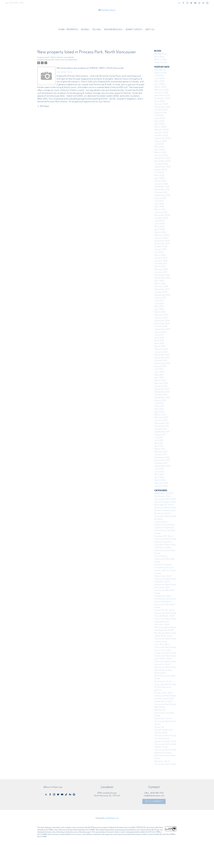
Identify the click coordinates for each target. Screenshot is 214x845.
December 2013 (161, 355)
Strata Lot (159, 727)
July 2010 (159, 469)
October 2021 (160, 193)
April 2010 (159, 477)
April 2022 (159, 178)
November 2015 (162, 289)
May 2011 (158, 443)
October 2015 (160, 292)
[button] (15, 3)
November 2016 (162, 275)
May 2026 (159, 81)
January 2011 (160, 455)
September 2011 (162, 432)
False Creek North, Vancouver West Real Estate (164, 604)
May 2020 (159, 227)
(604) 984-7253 (16, 3)
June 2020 (159, 224)
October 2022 (161, 164)
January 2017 (160, 272)
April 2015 (159, 309)
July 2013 (158, 369)
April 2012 (159, 412)
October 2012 (160, 395)
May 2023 (159, 147)
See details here (64, 72)
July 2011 (158, 438)
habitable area (161, 622)
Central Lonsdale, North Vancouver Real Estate (164, 550)
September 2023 (162, 138)
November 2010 (162, 460)
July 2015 (158, 301)
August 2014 (160, 332)
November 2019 (162, 244)
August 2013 (160, 366)
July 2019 (158, 252)
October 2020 (161, 218)
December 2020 (162, 215)
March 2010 (160, 480)
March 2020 (160, 232)
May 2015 (159, 306)
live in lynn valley (162, 650)
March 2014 (160, 346)
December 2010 (162, 458)
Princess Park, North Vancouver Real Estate (61, 60)
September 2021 (162, 195)
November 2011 (161, 426)
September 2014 (162, 329)
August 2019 (160, 249)
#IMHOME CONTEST (164, 493)
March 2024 (160, 127)
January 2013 (160, 386)
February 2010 (161, 483)
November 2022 (162, 161)
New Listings (160, 60)
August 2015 (160, 298)
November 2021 (162, 190)
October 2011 (160, 429)
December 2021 (161, 187)
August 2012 (160, 401)
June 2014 (159, 338)
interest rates (160, 642)
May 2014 (159, 341)
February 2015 (161, 315)
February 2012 (161, 418)
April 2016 (159, 281)
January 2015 (161, 318)
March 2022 (160, 181)
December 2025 (162, 96)
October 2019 (160, 247)
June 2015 (159, 304)
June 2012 (159, 406)
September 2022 (162, 167)
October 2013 (160, 361)
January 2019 (160, 258)
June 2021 (159, 204)
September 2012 (162, 398)
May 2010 (159, 475)
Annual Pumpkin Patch (165, 502)
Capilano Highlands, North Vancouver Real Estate (164, 530)
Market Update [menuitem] (134, 30)
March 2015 (160, 312)
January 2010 (161, 486)
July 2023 (159, 144)
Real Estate (159, 707)
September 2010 (162, 466)
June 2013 (159, 372)
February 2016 (161, 286)
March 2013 (160, 381)
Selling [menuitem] (96, 30)
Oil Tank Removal (162, 687)
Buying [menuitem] (85, 30)
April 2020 (159, 229)
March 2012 (160, 415)
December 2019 (161, 241)
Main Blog (159, 57)
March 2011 (159, 449)
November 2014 (162, 324)
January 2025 (161, 104)
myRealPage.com (111, 818)
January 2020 (161, 238)
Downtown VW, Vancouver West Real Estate (164, 590)
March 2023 (160, 153)
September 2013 (162, 363)
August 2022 (160, 170)
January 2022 (161, 184)
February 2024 (161, 130)
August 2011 (159, 435)
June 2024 (159, 118)
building (158, 519)
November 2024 (162, 107)
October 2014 (160, 326)
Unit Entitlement (162, 739)
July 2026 (159, 76)
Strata (157, 724)
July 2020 (159, 221)
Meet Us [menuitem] (149, 30)
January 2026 (161, 93)
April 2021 (159, 207)
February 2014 (161, 349)
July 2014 (158, 335)
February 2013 (161, 383)
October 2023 (161, 136)
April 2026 (159, 84)
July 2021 (158, 201)
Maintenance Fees (163, 670)
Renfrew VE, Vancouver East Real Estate (164, 713)
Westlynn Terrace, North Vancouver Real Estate (164, 755)
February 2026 (161, 90)
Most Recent (160, 70)
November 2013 (162, 358)
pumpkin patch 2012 (164, 699)
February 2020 (161, 235)
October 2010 (160, 463)
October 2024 (161, 110)
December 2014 (161, 321)
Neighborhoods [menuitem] (113, 30)
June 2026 (159, 78)
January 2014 (160, 352)
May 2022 (159, 175)
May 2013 (159, 375)
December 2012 (161, 389)
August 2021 (160, 198)
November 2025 (162, 98)
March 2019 (160, 255)
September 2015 (162, 295)
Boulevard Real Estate (164, 511)
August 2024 (160, 113)
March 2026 (160, 87)
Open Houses (160, 62)
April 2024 (159, 124)
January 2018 (160, 261)
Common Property (163, 565)
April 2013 (159, 378)
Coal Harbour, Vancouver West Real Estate (164, 559)
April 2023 (159, 150)
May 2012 (159, 409)
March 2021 (160, 210)
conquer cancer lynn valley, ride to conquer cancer (165, 570)
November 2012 (162, 392)
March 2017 (159, 267)
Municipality (160, 673)
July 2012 (158, 403)
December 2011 (161, 423)
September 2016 (162, 278)
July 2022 (159, 172)
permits (158, 690)
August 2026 (160, 73)
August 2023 (160, 141)
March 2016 (160, 284)
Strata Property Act (163, 730)
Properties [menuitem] (72, 30)
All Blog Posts (160, 54)
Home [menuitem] (61, 30)
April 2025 (159, 101)
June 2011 (158, 440)
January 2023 (161, 155)
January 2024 (161, 133)
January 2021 (160, 212)
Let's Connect (154, 801)
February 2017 (161, 269)
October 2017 (160, 264)
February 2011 (160, 452)
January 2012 (160, 420)
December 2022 (162, 158)
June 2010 (159, 472)
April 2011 (158, 446)
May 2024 (159, 121)
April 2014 (159, 343)
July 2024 (159, 115)
